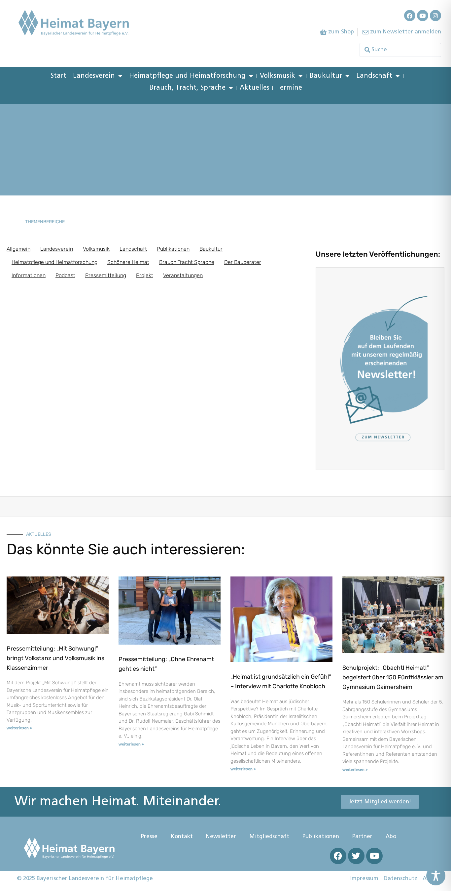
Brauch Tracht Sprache (186, 262)
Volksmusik (277, 76)
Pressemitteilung (105, 275)
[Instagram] (435, 15)
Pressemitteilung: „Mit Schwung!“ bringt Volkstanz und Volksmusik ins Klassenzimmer (55, 658)
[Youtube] (422, 15)
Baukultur (325, 76)
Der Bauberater (242, 262)
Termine (289, 88)
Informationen (29, 275)
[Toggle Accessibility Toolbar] (436, 876)
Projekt (144, 275)
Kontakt (182, 836)
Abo (391, 836)
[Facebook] (409, 15)
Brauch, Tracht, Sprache (187, 88)
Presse (149, 836)
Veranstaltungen (183, 275)
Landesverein (94, 76)
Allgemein (18, 249)
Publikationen (173, 249)
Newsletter (221, 836)
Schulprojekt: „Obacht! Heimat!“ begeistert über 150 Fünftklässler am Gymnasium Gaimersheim (392, 677)
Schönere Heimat (128, 262)
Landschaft (374, 76)
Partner (362, 836)
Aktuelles (254, 88)
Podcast (65, 275)
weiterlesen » (19, 728)
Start (58, 76)
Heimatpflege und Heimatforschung (187, 76)
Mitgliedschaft (269, 836)
